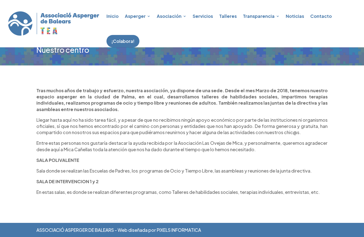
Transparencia (259, 16)
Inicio (112, 16)
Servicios (203, 16)
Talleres (228, 16)
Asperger (135, 16)
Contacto (321, 16)
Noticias (295, 16)
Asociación (169, 16)
